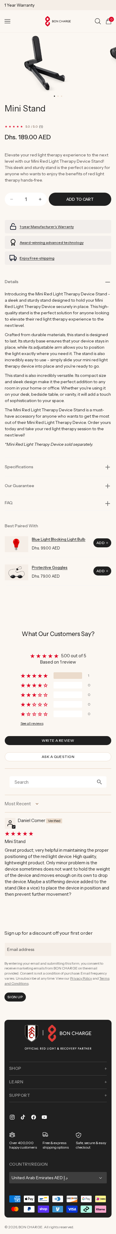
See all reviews (32, 723)
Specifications (19, 466)
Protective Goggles (50, 567)
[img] (57, 833)
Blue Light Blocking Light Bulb (58, 539)
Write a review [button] (58, 740)
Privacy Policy (81, 978)
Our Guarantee (19, 485)
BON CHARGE (30, 1227)
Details (11, 281)
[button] (7, 21)
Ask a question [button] (58, 756)
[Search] (98, 21)
